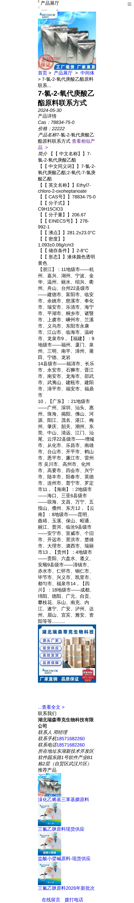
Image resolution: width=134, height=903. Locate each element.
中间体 (87, 72)
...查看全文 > (51, 707)
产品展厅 (63, 72)
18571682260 (71, 738)
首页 (42, 72)
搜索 (57, 10)
